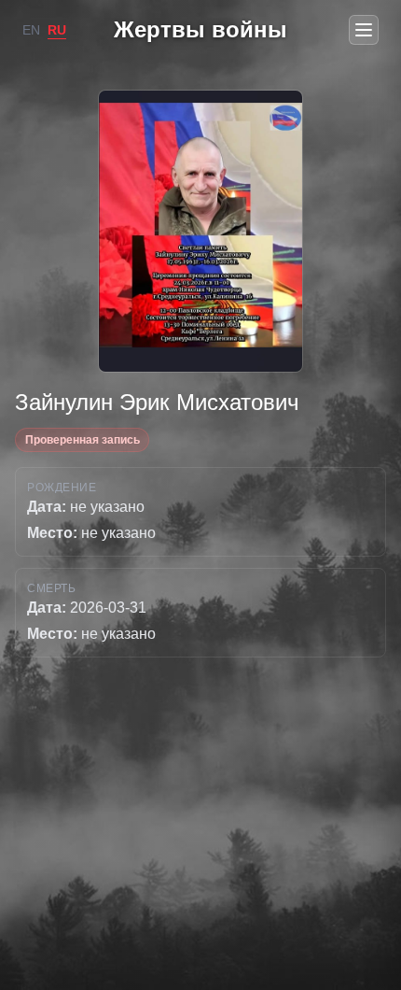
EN (31, 29)
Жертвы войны (200, 29)
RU (57, 29)
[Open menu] (364, 30)
